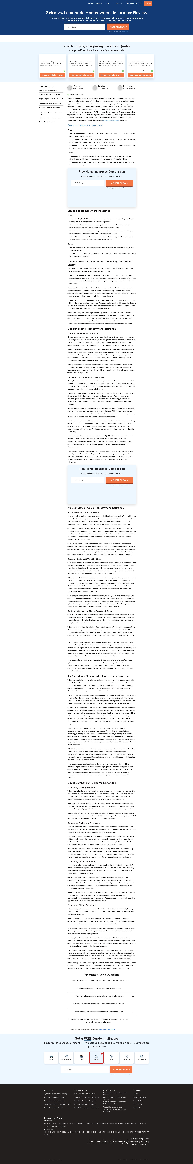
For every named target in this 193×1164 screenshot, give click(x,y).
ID (74, 1123)
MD (92, 1123)
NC (126, 1123)
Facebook (45, 1154)
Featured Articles (81, 1090)
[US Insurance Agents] (50, 3)
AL (45, 1123)
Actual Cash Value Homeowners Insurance (114, 1110)
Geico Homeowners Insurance (48, 90)
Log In (148, 4)
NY (123, 1123)
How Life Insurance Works (53, 1108)
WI (62, 1126)
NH (116, 1123)
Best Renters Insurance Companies (86, 1108)
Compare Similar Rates (52, 75)
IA (80, 1123)
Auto (90, 3)
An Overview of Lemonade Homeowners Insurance (51, 113)
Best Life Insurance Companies (84, 1104)
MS (103, 1123)
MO (105, 1123)
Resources (48, 1090)
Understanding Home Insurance (86, 1030)
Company (137, 1090)
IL (76, 1123)
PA (136, 1123)
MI (97, 1123)
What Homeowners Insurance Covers (57, 1104)
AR (53, 1123)
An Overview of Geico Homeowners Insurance (49, 108)
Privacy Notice (138, 1101)
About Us (136, 1094)
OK (131, 1123)
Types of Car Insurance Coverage (56, 1094)
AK (48, 1123)
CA (55, 1123)
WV (58, 1126)
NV (113, 1123)
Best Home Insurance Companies (85, 1101)
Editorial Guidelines (139, 1097)
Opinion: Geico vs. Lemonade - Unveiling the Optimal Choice (51, 98)
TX (45, 1126)
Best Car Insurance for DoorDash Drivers (115, 1094)
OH (126, 1132)
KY (84, 1123)
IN (78, 1123)
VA (53, 1126)
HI (72, 1123)
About (118, 3)
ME (89, 1123)
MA (95, 1123)
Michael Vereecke (129, 88)
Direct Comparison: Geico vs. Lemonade (50, 118)
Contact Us (136, 1108)
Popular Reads (109, 1090)
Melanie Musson (78, 88)
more (41, 67)
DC (65, 1123)
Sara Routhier (103, 88)
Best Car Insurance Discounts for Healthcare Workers (114, 1102)
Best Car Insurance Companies (84, 1094)
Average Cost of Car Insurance (55, 1097)
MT (108, 1123)
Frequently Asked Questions (47, 122)
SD (143, 1123)
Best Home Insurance (107, 1030)
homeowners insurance (110, 120)
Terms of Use (125, 31)
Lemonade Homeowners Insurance (49, 94)
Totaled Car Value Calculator (113, 1107)
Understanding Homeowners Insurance (50, 103)
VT (50, 1126)
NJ (118, 1123)
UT (48, 1126)
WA (55, 1126)
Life (106, 3)
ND (128, 1123)
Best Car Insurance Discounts (54, 1101)
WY (64, 1126)
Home (98, 3)
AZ (50, 1123)
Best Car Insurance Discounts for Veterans (114, 1098)
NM (121, 1123)
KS (82, 1123)
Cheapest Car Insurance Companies (86, 1097)
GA (70, 1123)
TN (145, 1123)
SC (140, 1123)
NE (111, 1123)
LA (87, 1123)
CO (58, 1123)
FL (68, 1123)
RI (138, 1123)
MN (100, 1123)
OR (133, 1123)
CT (60, 1123)
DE (63, 1123)
